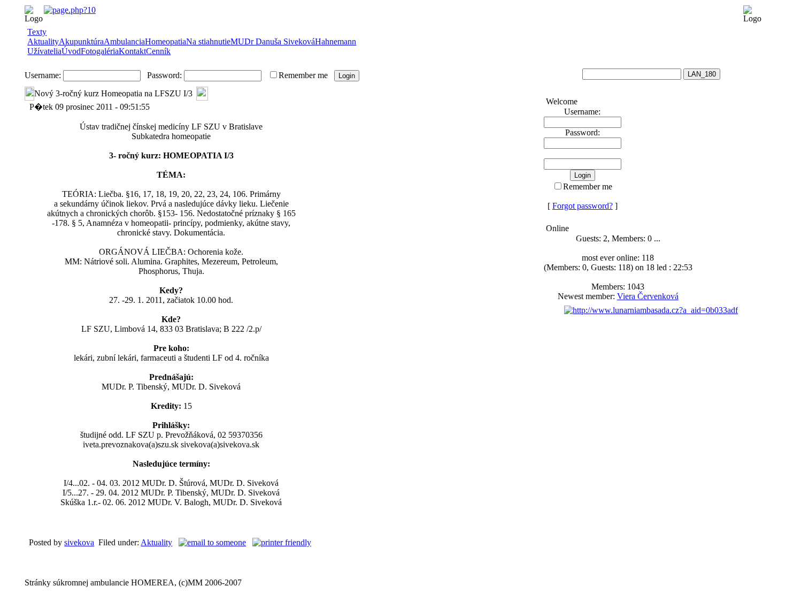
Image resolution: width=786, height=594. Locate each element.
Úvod (71, 51)
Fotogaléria (100, 51)
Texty (37, 31)
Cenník (158, 51)
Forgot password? (582, 205)
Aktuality (156, 542)
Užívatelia (44, 51)
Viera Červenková (648, 296)
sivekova (79, 542)
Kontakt (132, 51)
